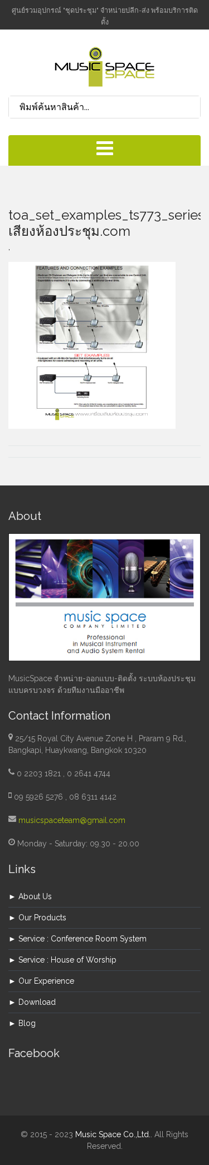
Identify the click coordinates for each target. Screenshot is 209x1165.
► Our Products (37, 917)
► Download (32, 1002)
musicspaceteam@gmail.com (71, 820)
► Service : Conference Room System (77, 938)
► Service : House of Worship (62, 959)
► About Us (30, 896)
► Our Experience (41, 980)
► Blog (22, 1023)
